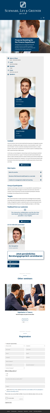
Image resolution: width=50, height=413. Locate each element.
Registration (26, 165)
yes (7, 373)
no (7, 375)
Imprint (8, 411)
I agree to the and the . (24, 390)
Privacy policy (13, 411)
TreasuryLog (20, 411)
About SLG (26, 411)
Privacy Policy (15, 389)
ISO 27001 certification (38, 411)
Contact (30, 411)
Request (13, 266)
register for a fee (8, 402)
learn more (25, 319)
